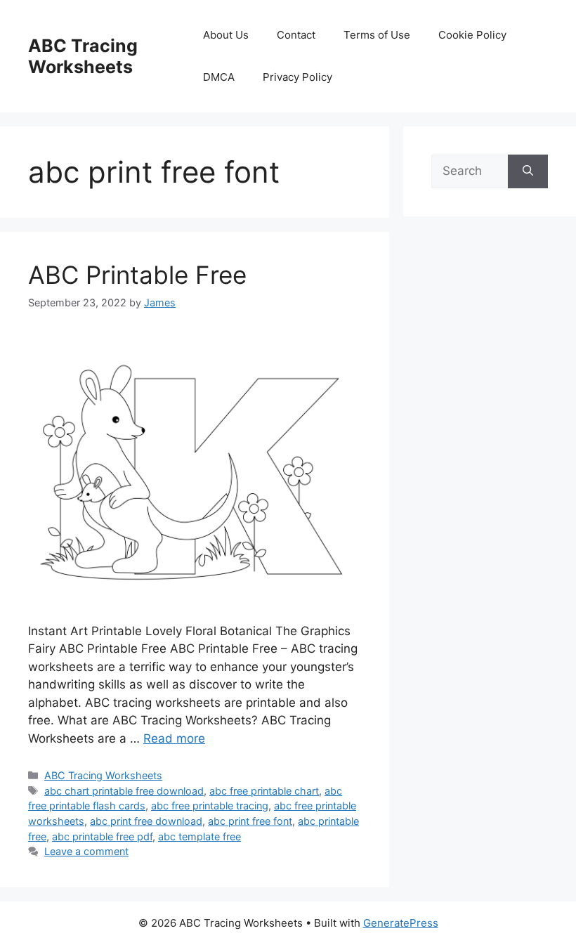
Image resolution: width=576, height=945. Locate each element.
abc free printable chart (264, 791)
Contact (296, 34)
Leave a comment (86, 851)
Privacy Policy (297, 77)
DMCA (219, 77)
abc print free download (146, 821)
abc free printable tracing (209, 806)
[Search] (528, 171)
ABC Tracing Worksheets (83, 56)
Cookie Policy (472, 34)
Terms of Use (376, 34)
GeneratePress (400, 923)
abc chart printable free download (124, 791)
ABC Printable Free (137, 274)
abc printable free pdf (102, 836)
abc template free (199, 836)
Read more (174, 738)
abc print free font (250, 821)
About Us (226, 34)
